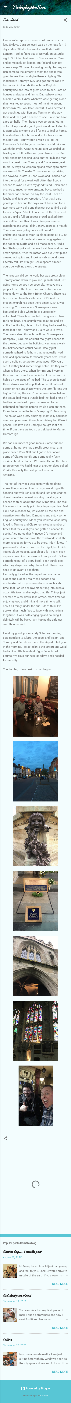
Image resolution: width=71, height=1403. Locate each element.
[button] (65, 21)
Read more (60, 1284)
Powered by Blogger (38, 1388)
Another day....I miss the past (22, 1251)
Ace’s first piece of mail (17, 1295)
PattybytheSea (28, 7)
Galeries (44, 1396)
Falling (7, 1339)
